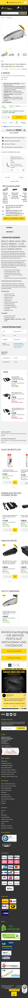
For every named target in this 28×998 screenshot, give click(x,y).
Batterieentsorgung (5, 821)
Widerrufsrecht (4, 815)
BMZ (2, 61)
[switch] (24, 992)
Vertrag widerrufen (14, 990)
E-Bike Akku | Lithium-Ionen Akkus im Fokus (9, 776)
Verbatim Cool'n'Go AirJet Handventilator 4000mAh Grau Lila (10, 470)
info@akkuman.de (7, 745)
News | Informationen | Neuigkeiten (8, 799)
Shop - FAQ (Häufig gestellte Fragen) (8, 783)
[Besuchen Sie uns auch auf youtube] (11, 714)
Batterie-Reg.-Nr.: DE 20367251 (7, 828)
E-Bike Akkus (9, 17)
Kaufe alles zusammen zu (15, 218)
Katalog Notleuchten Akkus (6, 796)
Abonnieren (21, 728)
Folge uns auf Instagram (14, 651)
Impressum (3, 810)
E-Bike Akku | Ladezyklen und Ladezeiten (9, 772)
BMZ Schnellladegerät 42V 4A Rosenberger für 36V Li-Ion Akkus (18, 410)
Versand (19, 164)
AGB (2, 812)
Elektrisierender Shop (5, 794)
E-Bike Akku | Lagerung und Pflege (7, 774)
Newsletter (3, 803)
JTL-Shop (11, 988)
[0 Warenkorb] (21, 8)
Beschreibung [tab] (9, 227)
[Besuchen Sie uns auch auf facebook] (7, 714)
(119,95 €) (15, 214)
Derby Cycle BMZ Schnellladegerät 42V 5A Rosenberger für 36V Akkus (18, 378)
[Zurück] (3, 35)
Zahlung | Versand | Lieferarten (7, 819)
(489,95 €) (14, 211)
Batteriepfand (4, 792)
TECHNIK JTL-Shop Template (18, 988)
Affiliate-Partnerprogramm (6, 790)
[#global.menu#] (25, 8)
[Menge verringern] (3, 117)
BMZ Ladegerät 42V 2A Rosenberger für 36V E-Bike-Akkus (18, 394)
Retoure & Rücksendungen (6, 788)
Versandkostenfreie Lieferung (11, 75)
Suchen (22, 13)
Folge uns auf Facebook (14, 658)
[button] (14, 131)
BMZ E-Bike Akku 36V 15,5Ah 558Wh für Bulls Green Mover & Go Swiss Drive (9, 613)
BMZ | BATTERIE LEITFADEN (6, 767)
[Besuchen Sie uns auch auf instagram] (15, 714)
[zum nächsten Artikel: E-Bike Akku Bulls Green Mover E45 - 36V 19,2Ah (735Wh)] (25, 17)
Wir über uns (3, 801)
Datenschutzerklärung (21, 722)
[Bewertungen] (13, 69)
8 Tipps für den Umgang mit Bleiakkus (8, 769)
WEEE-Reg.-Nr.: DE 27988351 (6, 825)
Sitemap (2, 823)
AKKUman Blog (4, 761)
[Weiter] (25, 54)
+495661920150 (6, 743)
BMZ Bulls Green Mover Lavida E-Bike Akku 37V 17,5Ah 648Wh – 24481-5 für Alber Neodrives (10, 562)
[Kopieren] (7, 69)
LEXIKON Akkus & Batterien (6, 763)
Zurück (2, 17)
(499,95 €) (14, 207)
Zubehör (5, 372)
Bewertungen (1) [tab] (10, 232)
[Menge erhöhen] (8, 117)
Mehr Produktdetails (6, 102)
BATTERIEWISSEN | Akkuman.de (7, 765)
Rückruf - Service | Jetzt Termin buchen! (8, 786)
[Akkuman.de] (7, 8)
